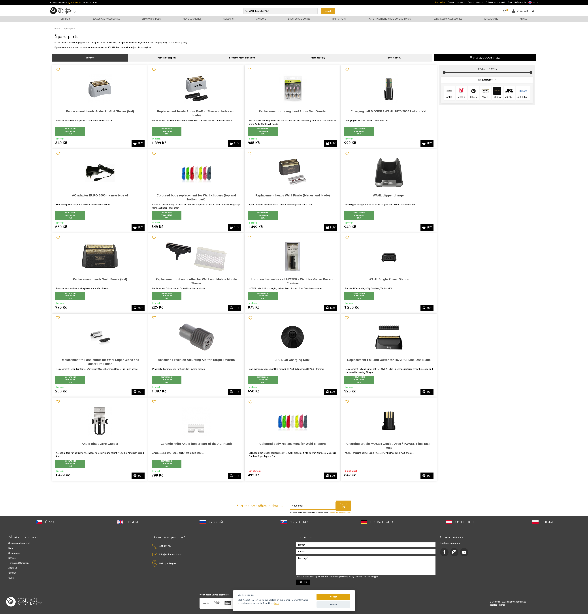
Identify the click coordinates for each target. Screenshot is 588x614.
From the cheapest (166, 58)
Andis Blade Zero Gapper (100, 443)
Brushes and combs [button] (299, 19)
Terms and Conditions (19, 563)
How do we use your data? (340, 513)
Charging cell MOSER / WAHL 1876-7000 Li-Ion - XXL (389, 111)
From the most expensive (242, 58)
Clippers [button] (66, 19)
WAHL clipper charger (389, 195)
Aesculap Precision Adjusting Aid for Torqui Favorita (196, 360)
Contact (479, 2)
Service (451, 2)
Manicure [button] (261, 19)
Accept (333, 596)
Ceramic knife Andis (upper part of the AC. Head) (196, 443)
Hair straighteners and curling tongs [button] (389, 19)
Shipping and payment (495, 2)
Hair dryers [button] (339, 19)
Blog (510, 2)
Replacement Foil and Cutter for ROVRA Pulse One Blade (389, 360)
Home (57, 28)
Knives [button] (523, 19)
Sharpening (440, 2)
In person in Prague (465, 2)
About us (12, 568)
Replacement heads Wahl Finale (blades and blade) (292, 195)
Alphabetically (318, 58)
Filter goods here (486, 57)
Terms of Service (365, 576)
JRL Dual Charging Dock (292, 360)
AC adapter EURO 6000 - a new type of (100, 195)
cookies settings (497, 605)
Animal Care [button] (491, 19)
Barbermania (520, 2)
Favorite (90, 58)
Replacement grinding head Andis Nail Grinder (293, 111)
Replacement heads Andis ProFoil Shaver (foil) (100, 111)
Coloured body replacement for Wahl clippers (292, 443)
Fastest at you (394, 58)
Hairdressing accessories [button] (447, 19)
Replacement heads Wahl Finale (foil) (100, 279)
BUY (140, 143)
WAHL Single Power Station (389, 279)
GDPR (11, 578)
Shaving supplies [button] (151, 19)
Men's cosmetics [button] (192, 19)
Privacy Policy (348, 576)
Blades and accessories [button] (106, 19)
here (276, 603)
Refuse (333, 604)
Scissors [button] (228, 19)
